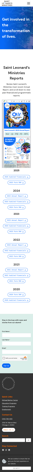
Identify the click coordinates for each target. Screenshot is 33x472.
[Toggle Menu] (28, 3)
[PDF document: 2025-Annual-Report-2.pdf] (16, 134)
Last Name (6, 340)
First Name (6, 331)
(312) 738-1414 (7, 419)
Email (4, 348)
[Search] (28, 440)
